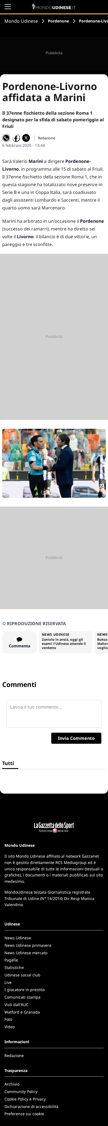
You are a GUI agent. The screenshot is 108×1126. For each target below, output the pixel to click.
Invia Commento (76, 738)
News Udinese (17, 937)
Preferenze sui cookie (24, 1113)
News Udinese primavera (27, 945)
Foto (8, 1019)
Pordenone (58, 21)
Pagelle (11, 960)
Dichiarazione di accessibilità (31, 1106)
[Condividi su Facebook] (16, 138)
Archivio (11, 1084)
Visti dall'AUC (16, 1004)
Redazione (14, 1055)
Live (8, 982)
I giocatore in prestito (24, 989)
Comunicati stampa (22, 997)
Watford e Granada (22, 1012)
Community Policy (20, 1091)
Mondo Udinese (21, 21)
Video (9, 1026)
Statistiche (14, 967)
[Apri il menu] (7, 6)
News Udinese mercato (25, 952)
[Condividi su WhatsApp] (6, 138)
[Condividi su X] (26, 138)
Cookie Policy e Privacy (25, 1099)
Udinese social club (22, 975)
